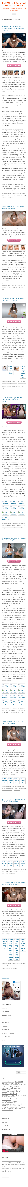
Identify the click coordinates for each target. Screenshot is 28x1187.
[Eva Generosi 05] (13, 691)
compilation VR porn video (16, 525)
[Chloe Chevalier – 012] (23, 864)
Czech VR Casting (16, 381)
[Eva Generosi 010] (5, 703)
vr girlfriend (22, 1105)
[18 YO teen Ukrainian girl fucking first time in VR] (23, 372)
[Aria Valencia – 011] (17, 781)
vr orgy (24, 1107)
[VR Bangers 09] (21, 513)
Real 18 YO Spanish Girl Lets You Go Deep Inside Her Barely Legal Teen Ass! (13, 28)
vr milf (21, 1107)
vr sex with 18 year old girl (16, 195)
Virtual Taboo (16, 193)
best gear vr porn (7, 1085)
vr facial (19, 788)
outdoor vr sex (21, 1094)
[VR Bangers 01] (5, 502)
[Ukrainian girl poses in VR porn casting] (17, 368)
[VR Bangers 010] (5, 518)
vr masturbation (16, 1107)
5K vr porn (5, 1082)
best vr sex (16, 1088)
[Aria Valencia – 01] (4, 781)
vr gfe (18, 1105)
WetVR (14, 786)
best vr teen (7, 285)
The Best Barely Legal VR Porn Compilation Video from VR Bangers (12, 399)
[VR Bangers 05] (13, 508)
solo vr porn (12, 1096)
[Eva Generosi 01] (5, 686)
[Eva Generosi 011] (13, 703)
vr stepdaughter (19, 527)
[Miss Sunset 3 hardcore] (10, 247)
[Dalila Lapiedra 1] (4, 73)
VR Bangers (15, 523)
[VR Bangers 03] (21, 502)
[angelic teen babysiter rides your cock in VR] (23, 945)
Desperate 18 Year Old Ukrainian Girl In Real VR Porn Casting (13, 299)
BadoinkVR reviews (14, 1083)
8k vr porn (4, 383)
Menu (14, 13)
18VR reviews (4, 1083)
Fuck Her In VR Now (15, 65)
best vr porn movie (14, 1086)
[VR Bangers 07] (5, 513)
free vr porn (4, 1092)
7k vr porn (11, 1082)
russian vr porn (14, 285)
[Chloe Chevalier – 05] (10, 864)
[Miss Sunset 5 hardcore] (17, 247)
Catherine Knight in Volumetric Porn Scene (11, 1161)
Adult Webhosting (6, 1177)
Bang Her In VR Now (15, 321)
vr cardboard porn (11, 1105)
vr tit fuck (4, 1110)
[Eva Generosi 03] (21, 686)
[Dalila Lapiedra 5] (17, 73)
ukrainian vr (17, 385)
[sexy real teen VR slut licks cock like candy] (17, 949)
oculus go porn (13, 1091)
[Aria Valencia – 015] (23, 781)
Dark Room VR (16, 869)
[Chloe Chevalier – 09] (17, 864)
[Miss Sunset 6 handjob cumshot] (23, 247)
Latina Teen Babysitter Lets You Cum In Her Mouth (12, 722)
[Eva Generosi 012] (21, 703)
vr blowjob (18, 1104)
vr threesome (17, 1109)
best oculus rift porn (19, 1085)
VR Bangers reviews (5, 1104)
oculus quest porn (22, 383)
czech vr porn (21, 1090)
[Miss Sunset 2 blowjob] (4, 247)
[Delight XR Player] (21, 35)
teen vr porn (21, 285)
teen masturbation (19, 1096)
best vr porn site (7, 1088)
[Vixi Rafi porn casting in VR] (4, 368)
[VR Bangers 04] (5, 508)
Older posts (5, 978)
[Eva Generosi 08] (13, 696)
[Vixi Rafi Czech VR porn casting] (10, 370)
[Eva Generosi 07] (5, 696)
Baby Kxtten (8, 965)
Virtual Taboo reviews (9, 1103)
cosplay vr (15, 1090)
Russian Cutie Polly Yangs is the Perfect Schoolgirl (13, 1162)
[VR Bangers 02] (13, 502)
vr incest (18, 710)
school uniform (7, 788)
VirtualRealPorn (16, 963)
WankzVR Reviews (9, 1110)
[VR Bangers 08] (13, 513)
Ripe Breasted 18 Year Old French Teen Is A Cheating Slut (13, 800)
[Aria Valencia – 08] (10, 781)
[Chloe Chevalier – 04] (4, 864)
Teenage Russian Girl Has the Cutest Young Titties (13, 1168)
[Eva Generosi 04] (5, 691)
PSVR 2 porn (4, 967)
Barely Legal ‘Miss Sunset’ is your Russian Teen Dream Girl (13, 207)
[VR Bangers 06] (21, 508)
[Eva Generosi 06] (21, 691)
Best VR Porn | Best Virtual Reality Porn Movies (14, 4)
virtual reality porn (6, 1100)
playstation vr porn (8, 1095)
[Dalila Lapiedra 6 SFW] (23, 73)
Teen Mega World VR (17, 284)
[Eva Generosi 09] (21, 696)
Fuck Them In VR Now (15, 422)
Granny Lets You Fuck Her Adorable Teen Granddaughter (14, 539)
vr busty (4, 1105)
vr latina (23, 788)
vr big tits (12, 1104)
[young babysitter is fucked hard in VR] (4, 944)
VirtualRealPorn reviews (10, 1101)
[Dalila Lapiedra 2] (10, 73)
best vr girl (9, 383)
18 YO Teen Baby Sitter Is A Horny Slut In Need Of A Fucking (13, 883)
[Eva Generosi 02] (13, 686)
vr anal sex (8, 195)
